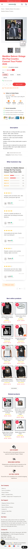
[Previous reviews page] (17, 288)
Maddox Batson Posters (7, 11)
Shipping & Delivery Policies (8, 503)
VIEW (7, 313)
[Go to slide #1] (10, 50)
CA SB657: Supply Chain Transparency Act (11, 496)
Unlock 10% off (2, 542)
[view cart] (26, 4)
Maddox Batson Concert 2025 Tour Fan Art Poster (7, 411)
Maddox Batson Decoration (13, 9)
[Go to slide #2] (17, 50)
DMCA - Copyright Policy (7, 494)
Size (3, 72)
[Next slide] (24, 30)
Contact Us (4, 509)
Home (2, 9)
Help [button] (25, 547)
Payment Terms (5, 505)
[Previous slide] (3, 30)
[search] (22, 4)
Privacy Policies (5, 492)
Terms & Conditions (6, 490)
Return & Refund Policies (7, 507)
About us (4, 488)
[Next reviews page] (24, 288)
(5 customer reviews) (13, 67)
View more (14, 388)
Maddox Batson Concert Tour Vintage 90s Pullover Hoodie (7, 317)
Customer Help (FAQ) (6, 511)
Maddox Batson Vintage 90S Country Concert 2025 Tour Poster (7, 434)
